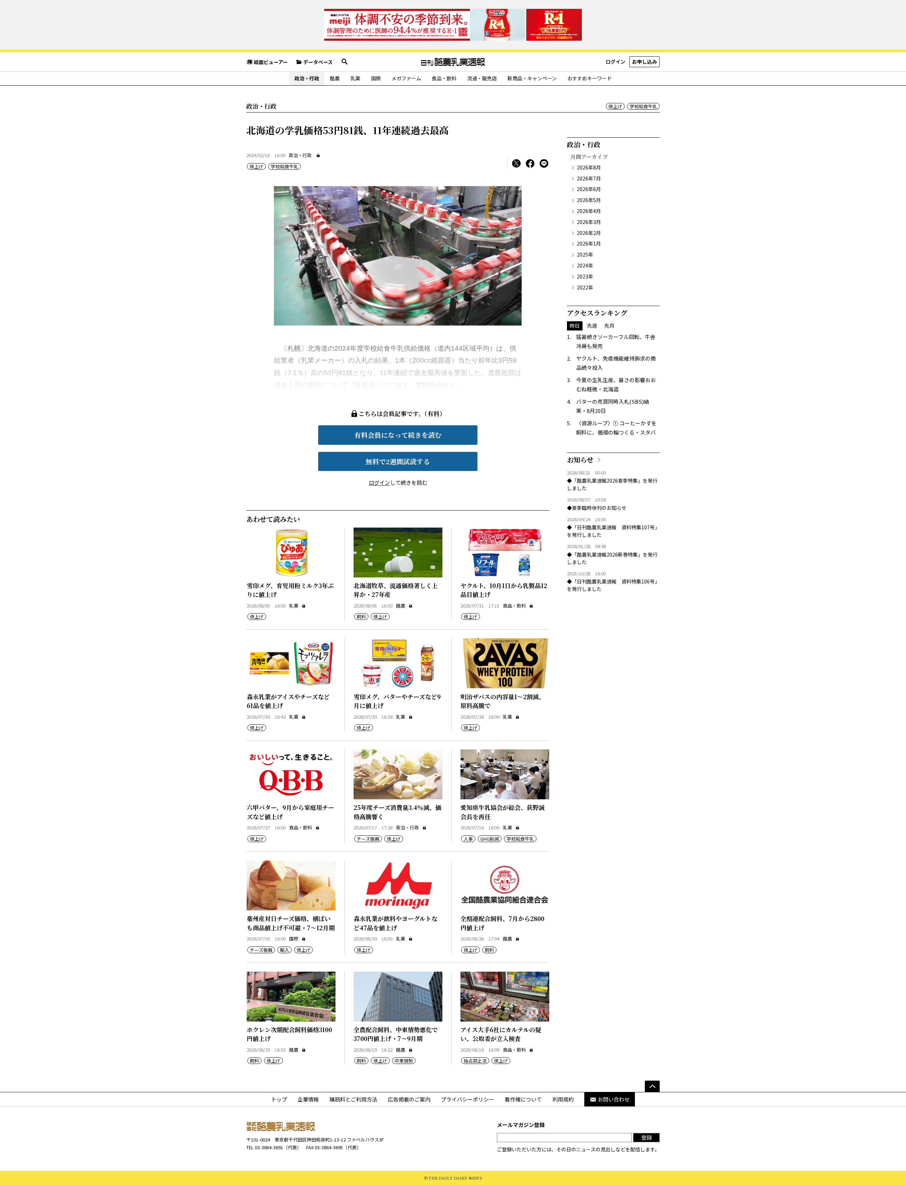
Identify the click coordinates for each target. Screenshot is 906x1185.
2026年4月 (589, 210)
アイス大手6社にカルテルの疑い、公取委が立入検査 (500, 1034)
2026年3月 (589, 221)
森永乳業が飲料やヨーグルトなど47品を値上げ (395, 923)
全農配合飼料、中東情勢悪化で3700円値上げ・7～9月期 (396, 1034)
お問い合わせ (614, 1099)
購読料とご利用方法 (353, 1099)
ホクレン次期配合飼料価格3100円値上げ (289, 1034)
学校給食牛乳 (643, 106)
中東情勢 (404, 1060)
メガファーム (406, 78)
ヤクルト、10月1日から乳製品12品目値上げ (503, 590)
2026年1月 (589, 243)
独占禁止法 (475, 1060)
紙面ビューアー (271, 61)
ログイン (615, 61)
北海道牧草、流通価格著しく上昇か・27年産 (396, 590)
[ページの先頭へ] (652, 1086)
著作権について (523, 1099)
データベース (318, 61)
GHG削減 (489, 838)
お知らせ (580, 459)
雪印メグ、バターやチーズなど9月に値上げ (397, 701)
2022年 (585, 287)
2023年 (585, 276)
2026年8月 (589, 167)
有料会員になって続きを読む (398, 434)
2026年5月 (589, 199)
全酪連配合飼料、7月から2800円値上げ (502, 923)
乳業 (355, 78)
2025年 (585, 254)
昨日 (575, 325)
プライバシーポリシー (467, 1099)
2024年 (585, 265)
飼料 (361, 616)
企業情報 (308, 1099)
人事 (468, 838)
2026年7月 (589, 178)
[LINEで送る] (544, 163)
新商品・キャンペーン (532, 78)
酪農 (335, 78)
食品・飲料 (444, 78)
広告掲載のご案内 (409, 1099)
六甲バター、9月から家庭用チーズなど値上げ (290, 812)
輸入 (284, 950)
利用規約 (563, 1099)
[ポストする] (516, 163)
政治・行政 (306, 78)
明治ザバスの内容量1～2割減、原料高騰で (502, 701)
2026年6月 (589, 188)
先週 (592, 325)
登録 (646, 1137)
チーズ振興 (368, 838)
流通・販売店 (482, 78)
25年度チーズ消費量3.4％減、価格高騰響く (397, 812)
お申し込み (644, 61)
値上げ (615, 106)
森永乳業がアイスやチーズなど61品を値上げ (288, 701)
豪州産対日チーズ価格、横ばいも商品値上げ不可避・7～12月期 (291, 923)
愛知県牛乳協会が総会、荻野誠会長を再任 (502, 812)
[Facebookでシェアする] (530, 163)
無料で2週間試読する (398, 461)
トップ (279, 1099)
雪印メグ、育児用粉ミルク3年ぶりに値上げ (290, 590)
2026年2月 (589, 232)
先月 (609, 325)
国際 (376, 78)
